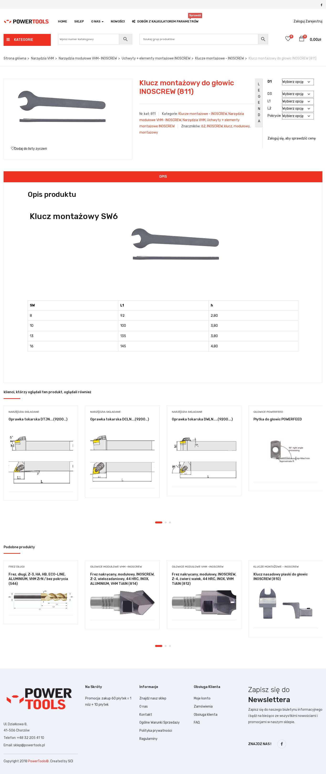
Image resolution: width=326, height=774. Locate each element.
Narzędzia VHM (42, 58)
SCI (70, 761)
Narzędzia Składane (24, 412)
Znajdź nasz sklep (152, 698)
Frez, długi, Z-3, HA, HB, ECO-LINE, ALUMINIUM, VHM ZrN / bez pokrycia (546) (38, 579)
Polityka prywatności (155, 731)
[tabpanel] (41, 456)
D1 (270, 82)
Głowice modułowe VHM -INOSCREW (116, 566)
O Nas (96, 21)
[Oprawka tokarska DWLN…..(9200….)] (204, 456)
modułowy (242, 126)
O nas (143, 706)
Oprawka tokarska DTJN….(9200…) (38, 419)
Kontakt (145, 715)
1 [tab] (158, 522)
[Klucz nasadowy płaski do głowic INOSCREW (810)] (285, 605)
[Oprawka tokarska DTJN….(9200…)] (41, 459)
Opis (163, 177)
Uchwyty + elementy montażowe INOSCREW (156, 58)
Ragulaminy (148, 739)
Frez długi (17, 566)
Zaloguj (299, 21)
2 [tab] (166, 522)
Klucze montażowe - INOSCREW (219, 58)
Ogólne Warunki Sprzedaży (159, 722)
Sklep (79, 21)
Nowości (118, 21)
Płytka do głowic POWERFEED (277, 419)
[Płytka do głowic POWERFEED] (285, 454)
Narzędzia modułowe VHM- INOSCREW (88, 58)
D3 (270, 94)
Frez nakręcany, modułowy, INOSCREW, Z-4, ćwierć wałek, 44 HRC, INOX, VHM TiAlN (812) (204, 579)
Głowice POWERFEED (268, 412)
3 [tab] (170, 522)
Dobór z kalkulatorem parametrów (168, 20)
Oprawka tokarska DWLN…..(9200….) (202, 419)
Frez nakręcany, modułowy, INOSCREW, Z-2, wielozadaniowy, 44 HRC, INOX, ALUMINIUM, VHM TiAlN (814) (122, 579)
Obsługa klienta (205, 715)
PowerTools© (38, 761)
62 (203, 126)
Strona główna (15, 58)
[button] (301, 39)
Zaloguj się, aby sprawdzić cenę (292, 138)
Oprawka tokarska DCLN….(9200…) (119, 419)
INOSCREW (215, 126)
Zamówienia (203, 706)
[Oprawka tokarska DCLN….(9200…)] (122, 457)
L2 (269, 108)
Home (62, 21)
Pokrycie (274, 116)
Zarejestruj (313, 21)
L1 (269, 101)
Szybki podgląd (41, 479)
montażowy (148, 132)
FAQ (197, 722)
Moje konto (202, 698)
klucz (228, 126)
